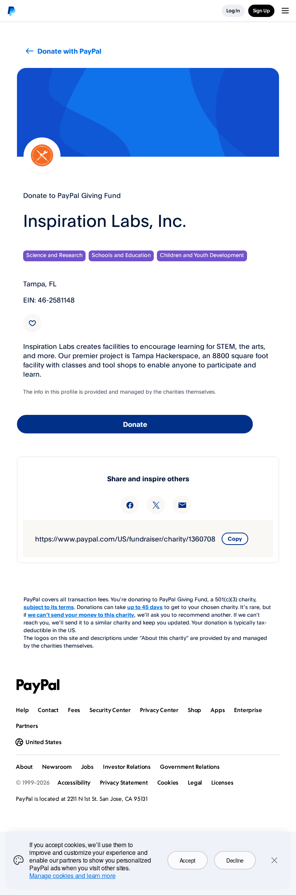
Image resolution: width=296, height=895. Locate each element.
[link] (32, 323)
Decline (235, 860)
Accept (187, 860)
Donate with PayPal (69, 51)
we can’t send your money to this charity (81, 614)
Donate (135, 424)
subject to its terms (49, 607)
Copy (235, 538)
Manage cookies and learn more (72, 875)
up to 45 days (145, 607)
